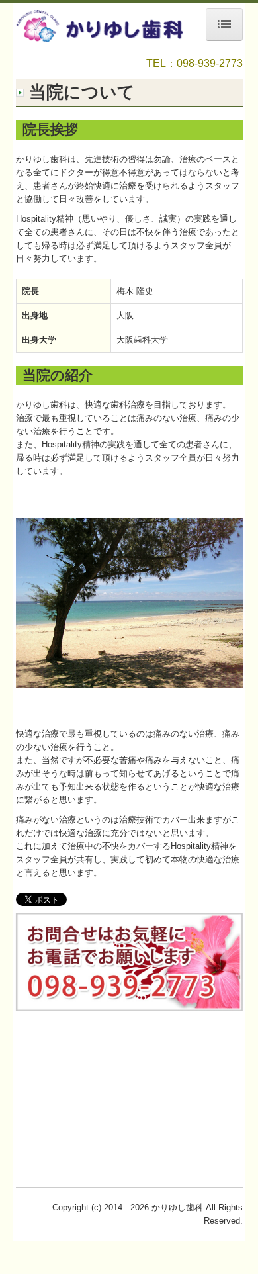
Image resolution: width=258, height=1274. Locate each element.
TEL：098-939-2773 (194, 63)
